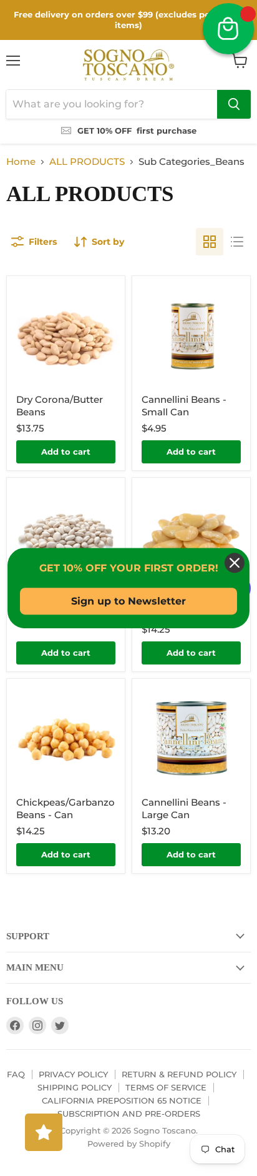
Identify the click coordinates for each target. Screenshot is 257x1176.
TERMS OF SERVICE (165, 1087)
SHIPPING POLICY (74, 1087)
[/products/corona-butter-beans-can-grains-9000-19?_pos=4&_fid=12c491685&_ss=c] (191, 537)
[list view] (237, 241)
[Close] (235, 563)
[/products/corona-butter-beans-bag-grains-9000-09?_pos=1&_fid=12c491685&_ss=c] (66, 335)
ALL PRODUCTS (87, 161)
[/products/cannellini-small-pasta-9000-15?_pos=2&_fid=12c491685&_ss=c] (191, 335)
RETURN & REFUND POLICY (179, 1074)
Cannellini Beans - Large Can (184, 808)
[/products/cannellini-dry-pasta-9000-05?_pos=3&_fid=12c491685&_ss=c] (66, 537)
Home (21, 161)
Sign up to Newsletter (128, 601)
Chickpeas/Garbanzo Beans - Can (65, 808)
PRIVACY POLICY (73, 1074)
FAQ (16, 1074)
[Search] (234, 104)
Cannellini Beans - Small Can (184, 405)
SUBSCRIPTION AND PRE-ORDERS (128, 1114)
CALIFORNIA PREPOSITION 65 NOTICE (121, 1100)
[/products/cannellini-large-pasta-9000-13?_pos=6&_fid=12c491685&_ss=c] (191, 738)
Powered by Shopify (128, 1144)
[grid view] (209, 241)
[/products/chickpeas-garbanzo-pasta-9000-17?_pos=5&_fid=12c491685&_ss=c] (66, 738)
